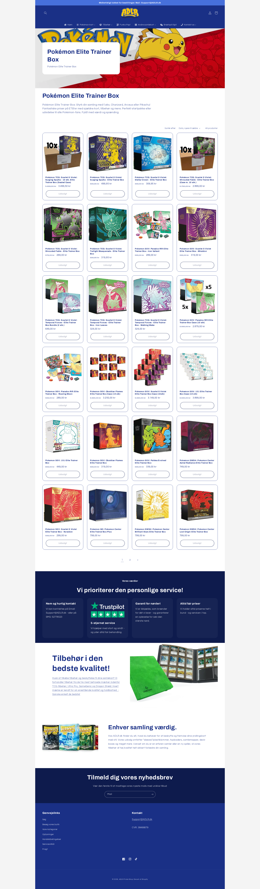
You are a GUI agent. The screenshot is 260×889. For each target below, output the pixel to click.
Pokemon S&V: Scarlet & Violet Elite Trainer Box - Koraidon (61, 530)
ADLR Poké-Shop (126, 879)
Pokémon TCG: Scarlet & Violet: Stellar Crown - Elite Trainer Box (151, 178)
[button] (45, 13)
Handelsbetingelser (51, 839)
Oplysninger (48, 834)
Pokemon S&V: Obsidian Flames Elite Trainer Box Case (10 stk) (106, 392)
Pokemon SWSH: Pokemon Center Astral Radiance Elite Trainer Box (197, 461)
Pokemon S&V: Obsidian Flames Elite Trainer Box (106, 461)
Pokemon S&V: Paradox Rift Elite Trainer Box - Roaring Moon (62, 392)
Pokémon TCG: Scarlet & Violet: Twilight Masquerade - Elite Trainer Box (107, 251)
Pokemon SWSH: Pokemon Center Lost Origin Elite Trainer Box (197, 530)
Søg (44, 819)
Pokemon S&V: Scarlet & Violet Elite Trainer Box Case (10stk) (150, 392)
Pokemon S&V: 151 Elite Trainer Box (61, 461)
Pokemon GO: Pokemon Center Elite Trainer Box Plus (105, 530)
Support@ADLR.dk (142, 819)
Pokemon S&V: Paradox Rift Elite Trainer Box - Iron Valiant (151, 250)
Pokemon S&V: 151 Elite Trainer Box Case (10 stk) (196, 392)
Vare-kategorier (50, 829)
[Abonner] (152, 794)
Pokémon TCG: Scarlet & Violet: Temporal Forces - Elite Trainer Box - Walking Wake (151, 322)
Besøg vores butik (51, 824)
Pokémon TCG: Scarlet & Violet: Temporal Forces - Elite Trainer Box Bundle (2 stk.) (61, 322)
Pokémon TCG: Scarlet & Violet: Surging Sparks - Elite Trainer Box (107, 178)
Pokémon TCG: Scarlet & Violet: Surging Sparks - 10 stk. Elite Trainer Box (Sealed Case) (61, 179)
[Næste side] (138, 560)
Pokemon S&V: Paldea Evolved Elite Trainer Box (150, 461)
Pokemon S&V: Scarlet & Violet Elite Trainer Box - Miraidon (195, 250)
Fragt (45, 849)
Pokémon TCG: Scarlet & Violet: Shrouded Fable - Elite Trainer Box (62, 250)
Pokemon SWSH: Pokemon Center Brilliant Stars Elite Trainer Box (152, 530)
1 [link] (122, 560)
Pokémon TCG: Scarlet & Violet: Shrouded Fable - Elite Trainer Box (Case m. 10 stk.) (197, 179)
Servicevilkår (48, 844)
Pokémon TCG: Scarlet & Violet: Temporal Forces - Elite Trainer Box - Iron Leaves (106, 322)
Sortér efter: (170, 128)
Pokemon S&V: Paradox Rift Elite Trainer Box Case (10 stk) (196, 321)
